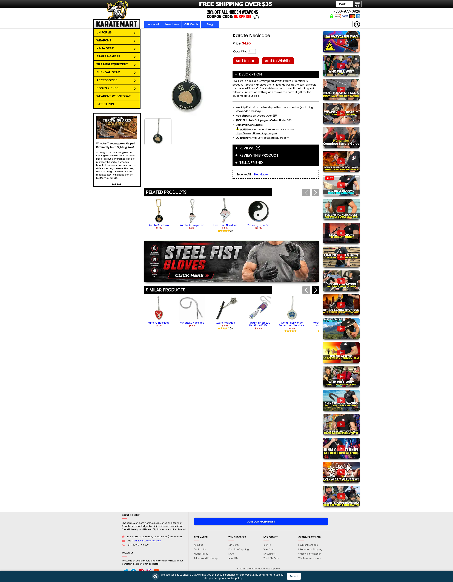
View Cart (268, 549)
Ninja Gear (105, 48)
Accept (294, 576)
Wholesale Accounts (309, 558)
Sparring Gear (108, 56)
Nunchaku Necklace (192, 322)
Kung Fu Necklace (159, 322)
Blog (210, 24)
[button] (315, 290)
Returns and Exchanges (206, 558)
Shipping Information (309, 553)
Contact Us (200, 549)
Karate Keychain (159, 225)
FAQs (231, 553)
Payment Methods (308, 544)
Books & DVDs (107, 88)
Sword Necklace (225, 322)
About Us (198, 544)
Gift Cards (191, 24)
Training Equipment (112, 64)
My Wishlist (269, 553)
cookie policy (234, 578)
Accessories (106, 80)
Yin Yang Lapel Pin (258, 225)
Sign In (267, 544)
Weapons (103, 40)
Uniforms (104, 32)
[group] (158, 213)
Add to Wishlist (278, 60)
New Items (172, 24)
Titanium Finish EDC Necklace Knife (258, 324)
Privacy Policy (201, 553)
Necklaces (261, 174)
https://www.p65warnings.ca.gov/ (256, 133)
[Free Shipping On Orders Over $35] (183, 6)
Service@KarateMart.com (147, 540)
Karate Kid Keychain (192, 225)
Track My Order (271, 558)
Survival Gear (108, 72)
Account (153, 24)
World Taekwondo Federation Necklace (291, 324)
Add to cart (246, 60)
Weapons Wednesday (113, 96)
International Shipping (310, 549)
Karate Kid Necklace (225, 225)
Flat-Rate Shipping (238, 549)
